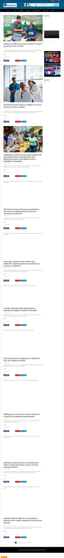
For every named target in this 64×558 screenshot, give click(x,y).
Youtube (56, 0)
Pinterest (55, 0)
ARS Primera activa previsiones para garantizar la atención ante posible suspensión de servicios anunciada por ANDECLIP (21, 211)
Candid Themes (43, 550)
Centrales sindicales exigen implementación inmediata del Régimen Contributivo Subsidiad (20, 309)
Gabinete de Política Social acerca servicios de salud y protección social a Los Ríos (23, 45)
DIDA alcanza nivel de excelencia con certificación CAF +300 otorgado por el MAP (22, 359)
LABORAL (28, 10)
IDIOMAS (52, 10)
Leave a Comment (7, 56)
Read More (5, 54)
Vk (58, 0)
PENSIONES (21, 10)
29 (25, 542)
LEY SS (8, 10)
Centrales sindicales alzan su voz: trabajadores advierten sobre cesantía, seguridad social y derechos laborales (23, 520)
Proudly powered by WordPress (23, 550)
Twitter (52, 0)
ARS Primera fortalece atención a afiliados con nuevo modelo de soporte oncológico (23, 106)
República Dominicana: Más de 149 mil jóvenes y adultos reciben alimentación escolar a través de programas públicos (21, 465)
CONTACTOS (45, 10)
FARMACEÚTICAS (36, 10)
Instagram (59, 0)
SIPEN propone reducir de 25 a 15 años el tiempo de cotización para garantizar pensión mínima (22, 415)
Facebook (51, 0)
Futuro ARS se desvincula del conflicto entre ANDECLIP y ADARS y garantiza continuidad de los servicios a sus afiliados (22, 263)
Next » (29, 542)
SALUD (14, 10)
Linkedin (53, 0)
